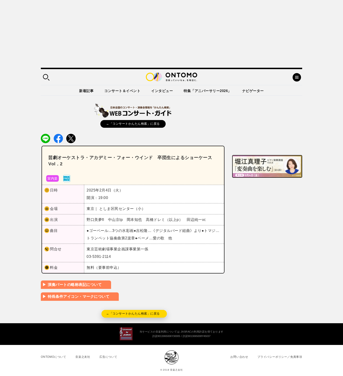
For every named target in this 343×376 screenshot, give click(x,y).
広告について (108, 356)
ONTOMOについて (53, 356)
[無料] (66, 178)
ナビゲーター (253, 91)
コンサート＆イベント (122, 91)
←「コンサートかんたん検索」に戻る (133, 123)
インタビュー (162, 91)
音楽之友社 (82, 356)
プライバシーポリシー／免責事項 (279, 356)
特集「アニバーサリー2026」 (207, 91)
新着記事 (86, 91)
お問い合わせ (239, 356)
